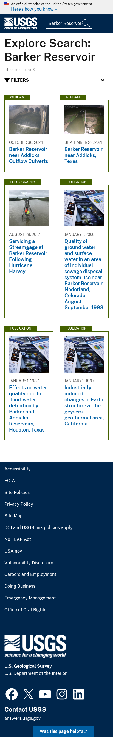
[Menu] (102, 24)
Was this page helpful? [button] (63, 731)
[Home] (20, 28)
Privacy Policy (18, 504)
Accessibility (17, 469)
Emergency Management (30, 598)
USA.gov (13, 551)
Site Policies (17, 492)
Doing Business (19, 586)
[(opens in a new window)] (11, 693)
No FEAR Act (17, 539)
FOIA (9, 480)
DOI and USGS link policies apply (38, 527)
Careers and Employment (30, 574)
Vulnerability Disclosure (28, 563)
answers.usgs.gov (22, 718)
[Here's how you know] (56, 7)
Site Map (13, 515)
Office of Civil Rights (25, 609)
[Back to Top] (93, 717)
